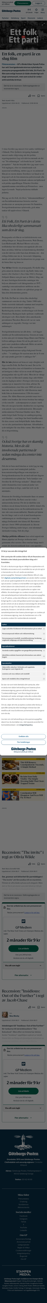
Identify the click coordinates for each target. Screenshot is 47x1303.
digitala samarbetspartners (15, 578)
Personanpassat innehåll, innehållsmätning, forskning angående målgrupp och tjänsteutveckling (21, 639)
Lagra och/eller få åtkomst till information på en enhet (22, 629)
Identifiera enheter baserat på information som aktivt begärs (21, 656)
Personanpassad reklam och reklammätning (18, 634)
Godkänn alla (23, 736)
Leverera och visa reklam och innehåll (16, 674)
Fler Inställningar (23, 742)
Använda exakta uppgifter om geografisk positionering (22, 650)
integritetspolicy (26, 725)
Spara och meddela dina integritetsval (16, 679)
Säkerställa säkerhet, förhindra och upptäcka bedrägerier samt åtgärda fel (18, 668)
